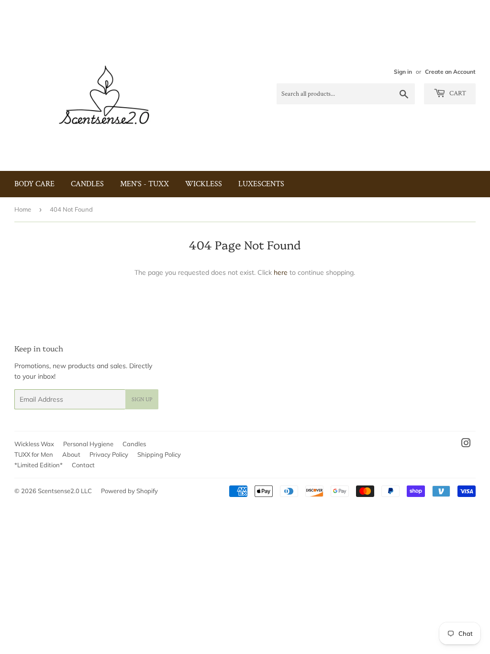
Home (22, 209)
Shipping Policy (159, 454)
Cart (457, 93)
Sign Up (142, 399)
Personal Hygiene (88, 444)
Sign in (403, 71)
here (281, 272)
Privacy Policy (108, 454)
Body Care (34, 184)
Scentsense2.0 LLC (65, 491)
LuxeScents (261, 184)
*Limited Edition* (38, 465)
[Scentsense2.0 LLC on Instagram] (466, 444)
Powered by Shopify (129, 491)
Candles (87, 184)
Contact (83, 465)
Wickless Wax (34, 444)
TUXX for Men (33, 454)
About (71, 454)
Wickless (203, 184)
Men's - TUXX (144, 184)
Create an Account (450, 71)
